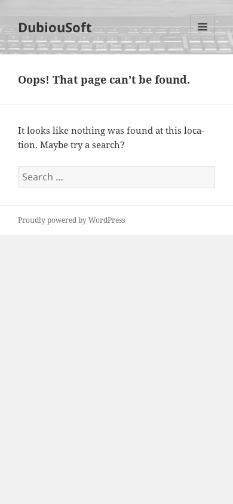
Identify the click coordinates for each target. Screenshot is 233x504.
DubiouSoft (55, 27)
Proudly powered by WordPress (71, 220)
